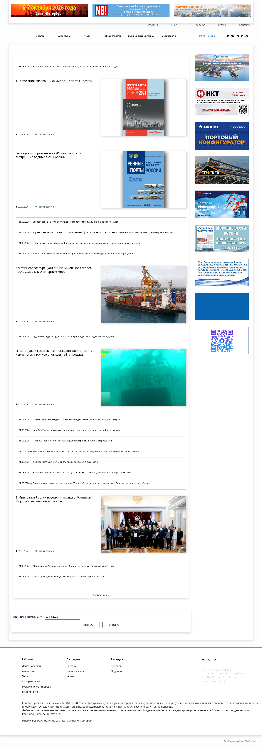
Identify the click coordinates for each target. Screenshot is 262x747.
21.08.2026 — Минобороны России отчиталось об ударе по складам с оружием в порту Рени (67, 565)
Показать (88, 624)
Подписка (199, 25)
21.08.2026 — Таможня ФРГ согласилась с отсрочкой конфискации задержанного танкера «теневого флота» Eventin (79, 451)
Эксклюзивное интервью (141, 35)
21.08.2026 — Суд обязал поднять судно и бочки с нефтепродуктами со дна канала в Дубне (66, 336)
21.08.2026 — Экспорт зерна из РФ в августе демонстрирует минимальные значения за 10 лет (68, 221)
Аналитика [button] (64, 35)
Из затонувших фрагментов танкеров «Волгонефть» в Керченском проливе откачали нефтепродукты (55, 353)
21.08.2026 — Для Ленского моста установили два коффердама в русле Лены (59, 461)
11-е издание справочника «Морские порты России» (54, 81)
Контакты (244, 25)
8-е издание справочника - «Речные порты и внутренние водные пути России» (48, 155)
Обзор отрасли (112, 35)
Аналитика (28, 671)
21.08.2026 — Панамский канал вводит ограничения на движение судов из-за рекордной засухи (69, 419)
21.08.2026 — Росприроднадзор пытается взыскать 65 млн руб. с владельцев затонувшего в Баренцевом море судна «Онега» (84, 483)
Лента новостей (31, 666)
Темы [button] (87, 35)
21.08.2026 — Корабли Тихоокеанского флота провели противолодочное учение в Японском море (70, 430)
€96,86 (211, 36)
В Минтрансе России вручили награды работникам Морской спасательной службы (53, 499)
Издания (153, 25)
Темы (25, 676)
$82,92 (202, 36)
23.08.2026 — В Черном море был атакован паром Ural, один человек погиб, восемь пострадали (69, 66)
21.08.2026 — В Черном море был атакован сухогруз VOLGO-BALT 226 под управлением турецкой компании (75, 472)
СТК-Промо (250, 741)
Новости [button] (39, 35)
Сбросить (114, 624)
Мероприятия (168, 35)
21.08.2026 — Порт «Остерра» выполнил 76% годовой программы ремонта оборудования (66, 440)
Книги (174, 25)
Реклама (222, 25)
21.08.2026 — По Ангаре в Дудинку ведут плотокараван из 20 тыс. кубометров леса (62, 576)
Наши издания (75, 671)
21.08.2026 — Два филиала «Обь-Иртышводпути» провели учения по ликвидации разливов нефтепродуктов (76, 253)
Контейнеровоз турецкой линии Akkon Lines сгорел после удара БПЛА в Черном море (54, 270)
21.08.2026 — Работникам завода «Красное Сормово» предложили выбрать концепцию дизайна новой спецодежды (79, 243)
